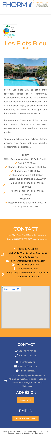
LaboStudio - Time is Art (33, 433)
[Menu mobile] (47, 11)
